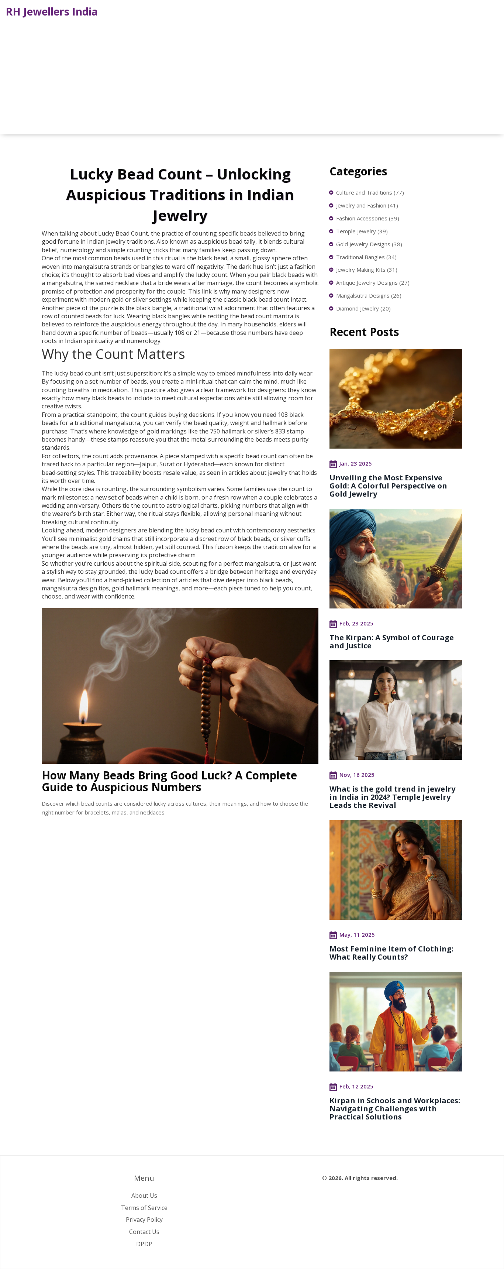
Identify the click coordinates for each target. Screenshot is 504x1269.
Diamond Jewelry (363, 308)
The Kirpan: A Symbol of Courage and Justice (391, 641)
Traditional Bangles (366, 257)
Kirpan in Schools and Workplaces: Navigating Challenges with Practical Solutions (394, 1108)
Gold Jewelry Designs (369, 244)
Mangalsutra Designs (368, 295)
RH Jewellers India (52, 11)
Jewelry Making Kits (366, 269)
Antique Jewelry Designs (373, 282)
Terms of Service (144, 1208)
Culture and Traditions (370, 192)
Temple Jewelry (362, 231)
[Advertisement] (252, 75)
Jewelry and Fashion (367, 205)
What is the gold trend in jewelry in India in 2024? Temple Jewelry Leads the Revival (392, 797)
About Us (144, 1195)
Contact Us (144, 1232)
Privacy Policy (144, 1219)
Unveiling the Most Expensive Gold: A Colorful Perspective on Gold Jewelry (388, 486)
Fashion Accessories (367, 218)
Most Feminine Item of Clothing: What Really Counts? (391, 953)
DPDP (144, 1244)
